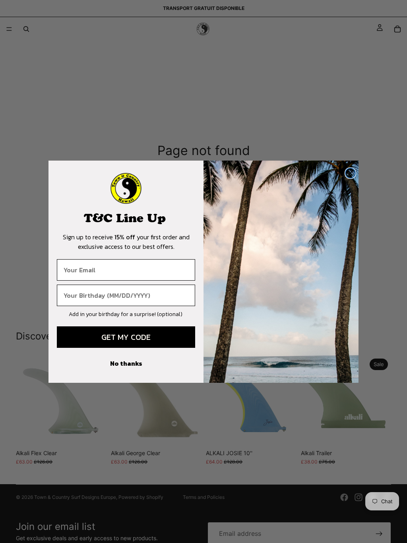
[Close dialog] (350, 173)
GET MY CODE (126, 337)
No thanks (126, 363)
